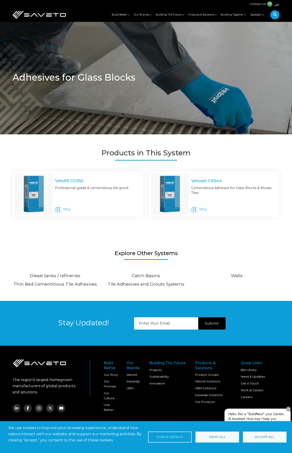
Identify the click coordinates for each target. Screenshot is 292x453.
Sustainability (159, 376)
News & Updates (253, 376)
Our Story (111, 374)
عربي (276, 4)
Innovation (157, 383)
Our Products (205, 402)
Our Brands (141, 14)
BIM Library (249, 370)
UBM (130, 388)
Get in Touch (250, 383)
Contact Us (258, 4)
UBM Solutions (205, 388)
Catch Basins (146, 275)
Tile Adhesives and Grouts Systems (146, 284)
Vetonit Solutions (207, 381)
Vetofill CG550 (69, 180)
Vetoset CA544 (206, 180)
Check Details (169, 437)
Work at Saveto (252, 390)
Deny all (217, 437)
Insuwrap (133, 381)
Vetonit (132, 374)
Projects (155, 370)
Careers (246, 397)
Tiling (66, 209)
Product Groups (207, 374)
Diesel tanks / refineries (55, 275)
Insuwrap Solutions (208, 395)
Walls (236, 275)
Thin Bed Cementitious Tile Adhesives (55, 284)
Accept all (264, 437)
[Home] (39, 15)
